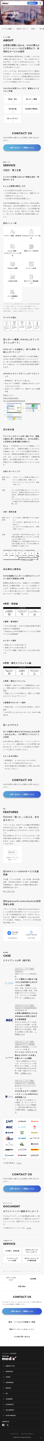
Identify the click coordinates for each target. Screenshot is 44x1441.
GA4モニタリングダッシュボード (31, 1251)
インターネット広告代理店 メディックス (16, 1271)
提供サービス (21, 29)
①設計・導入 (12, 99)
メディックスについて (11, 1279)
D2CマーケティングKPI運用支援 (32, 1259)
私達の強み (22, 1286)
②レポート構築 (31, 99)
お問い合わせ (32, 3)
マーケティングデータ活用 (12, 1259)
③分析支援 (12, 109)
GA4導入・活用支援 (12, 1251)
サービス (32, 1271)
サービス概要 (7, 29)
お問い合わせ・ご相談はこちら (22, 147)
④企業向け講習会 (31, 109)
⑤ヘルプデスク (12, 118)
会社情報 (33, 1279)
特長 (33, 29)
